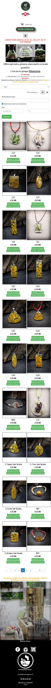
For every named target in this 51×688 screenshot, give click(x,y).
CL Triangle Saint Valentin (13, 464)
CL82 (38, 375)
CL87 (13, 286)
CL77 (13, 197)
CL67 (13, 153)
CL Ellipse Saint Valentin (13, 509)
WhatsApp (34, 71)
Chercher (6, 116)
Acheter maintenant (13, 162)
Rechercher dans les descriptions (15, 104)
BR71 (37, 509)
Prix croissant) (32, 92)
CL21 (37, 420)
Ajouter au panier (13, 159)
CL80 (38, 286)
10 (39, 570)
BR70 (37, 553)
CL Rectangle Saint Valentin (13, 553)
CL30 (37, 153)
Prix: (3, 107)
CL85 (13, 331)
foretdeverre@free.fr (25, 674)
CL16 (37, 242)
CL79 (37, 197)
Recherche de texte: (8, 97)
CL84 (38, 331)
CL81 (13, 242)
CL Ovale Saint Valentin (38, 464)
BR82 (13, 420)
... (35, 570)
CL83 (13, 375)
